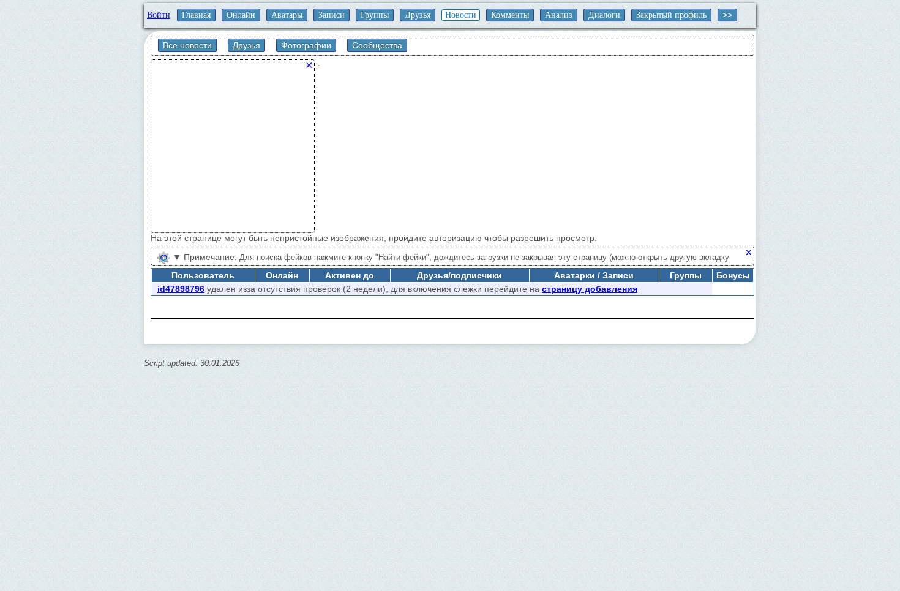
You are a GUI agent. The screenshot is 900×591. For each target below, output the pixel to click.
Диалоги (604, 15)
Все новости (187, 45)
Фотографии (306, 45)
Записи (331, 15)
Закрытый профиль (671, 15)
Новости (460, 15)
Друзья (417, 15)
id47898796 (180, 289)
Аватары (286, 15)
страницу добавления (589, 289)
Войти (158, 15)
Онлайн (241, 15)
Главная (196, 15)
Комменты (510, 15)
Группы (375, 15)
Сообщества (377, 45)
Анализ (558, 15)
